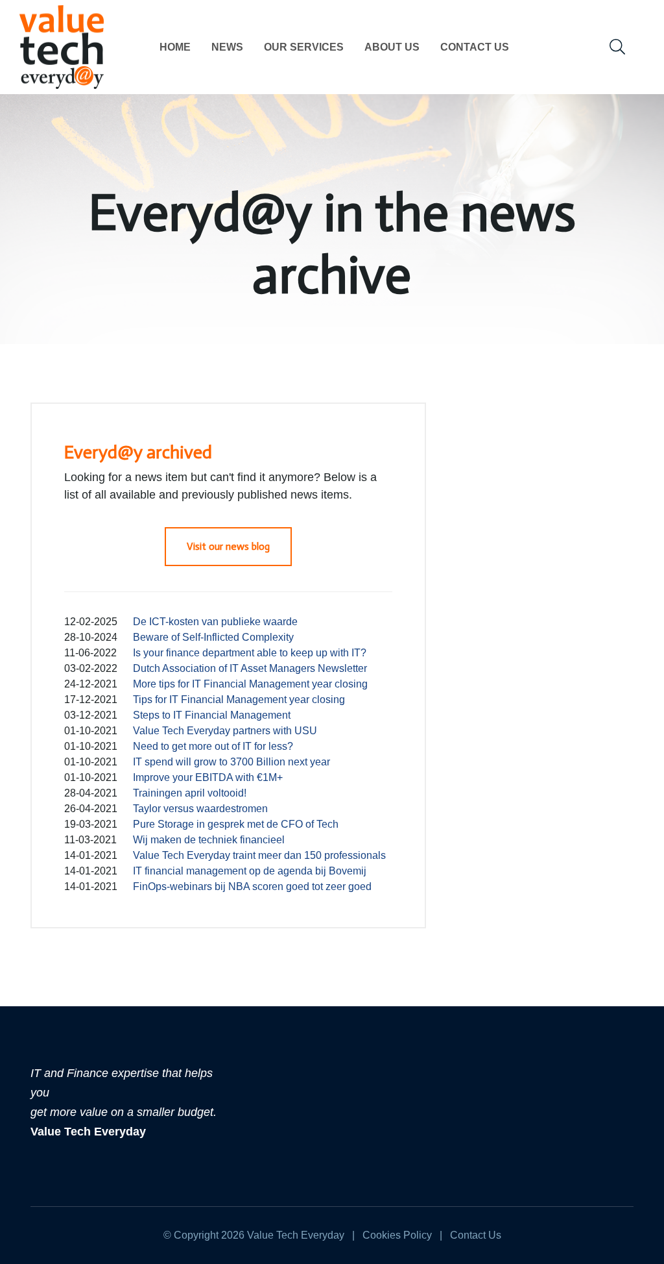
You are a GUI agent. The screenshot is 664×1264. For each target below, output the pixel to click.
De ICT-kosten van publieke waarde (215, 621)
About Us (392, 47)
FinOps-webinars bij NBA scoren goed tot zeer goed (252, 886)
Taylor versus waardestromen (200, 808)
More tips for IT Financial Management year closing (250, 683)
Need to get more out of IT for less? (213, 746)
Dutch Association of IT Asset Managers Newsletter (250, 668)
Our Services (304, 47)
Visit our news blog (228, 546)
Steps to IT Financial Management (211, 715)
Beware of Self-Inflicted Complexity (213, 637)
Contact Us (474, 47)
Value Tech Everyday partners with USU (225, 730)
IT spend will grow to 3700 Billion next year (231, 761)
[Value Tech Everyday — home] (61, 47)
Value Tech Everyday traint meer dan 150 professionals (259, 855)
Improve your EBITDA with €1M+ (208, 777)
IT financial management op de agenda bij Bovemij (249, 870)
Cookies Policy (397, 1235)
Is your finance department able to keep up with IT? (249, 652)
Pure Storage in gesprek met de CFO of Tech (235, 824)
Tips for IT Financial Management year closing (239, 699)
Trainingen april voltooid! (189, 793)
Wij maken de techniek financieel (209, 839)
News (227, 47)
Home (175, 47)
